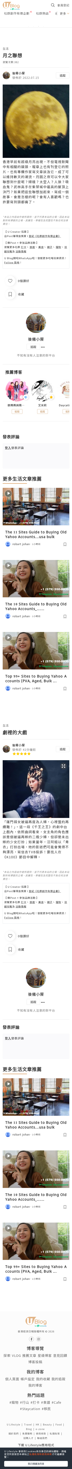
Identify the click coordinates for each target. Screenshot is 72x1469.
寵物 (58, 247)
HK (39, 1424)
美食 (41, 247)
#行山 (24, 1402)
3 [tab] (38, 26)
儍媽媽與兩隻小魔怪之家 (17, 405)
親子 (49, 247)
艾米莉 (42, 405)
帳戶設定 (28, 1378)
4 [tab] (43, 26)
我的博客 (35, 1385)
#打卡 (35, 1402)
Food (60, 1424)
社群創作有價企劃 (16, 13)
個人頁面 (12, 1378)
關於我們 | (15, 1433)
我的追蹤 (58, 1378)
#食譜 (45, 1402)
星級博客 (45, 1355)
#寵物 (14, 1402)
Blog (31, 1429)
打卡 (23, 247)
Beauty (49, 1424)
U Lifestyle (15, 1424)
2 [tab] (33, 26)
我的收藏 (43, 1378)
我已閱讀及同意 (36, 1463)
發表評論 (14, 447)
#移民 (46, 1408)
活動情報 (21, 251)
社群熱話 (42, 13)
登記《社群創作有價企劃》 (45, 236)
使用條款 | (43, 1433)
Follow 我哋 (11, 262)
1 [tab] (28, 26)
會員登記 (63, 5)
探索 (7, 1355)
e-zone (41, 1429)
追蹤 (63, 75)
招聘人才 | (30, 1438)
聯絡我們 (43, 1438)
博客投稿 (35, 1361)
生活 (6, 48)
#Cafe (56, 1402)
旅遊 (32, 247)
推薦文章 (29, 1355)
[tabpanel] (36, 22)
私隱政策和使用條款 (40, 1454)
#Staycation (30, 1408)
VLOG (16, 1355)
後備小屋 (18, 73)
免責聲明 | (29, 1433)
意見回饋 (60, 1355)
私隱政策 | (56, 1433)
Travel (30, 1424)
